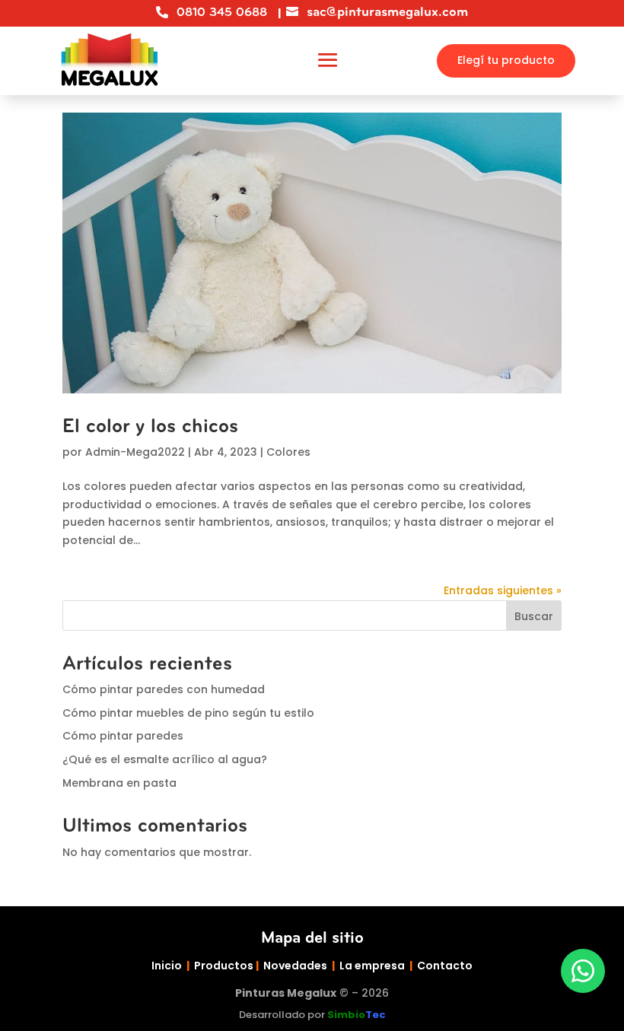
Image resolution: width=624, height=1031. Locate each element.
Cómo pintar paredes (122, 735)
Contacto (445, 965)
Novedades (295, 965)
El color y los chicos (150, 426)
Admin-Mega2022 (135, 452)
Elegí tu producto (506, 60)
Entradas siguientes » (503, 590)
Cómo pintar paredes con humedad (163, 689)
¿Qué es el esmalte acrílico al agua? (164, 759)
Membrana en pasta (119, 783)
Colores (288, 452)
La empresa (372, 965)
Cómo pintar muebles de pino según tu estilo (188, 713)
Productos (223, 965)
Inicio (166, 965)
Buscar (533, 616)
